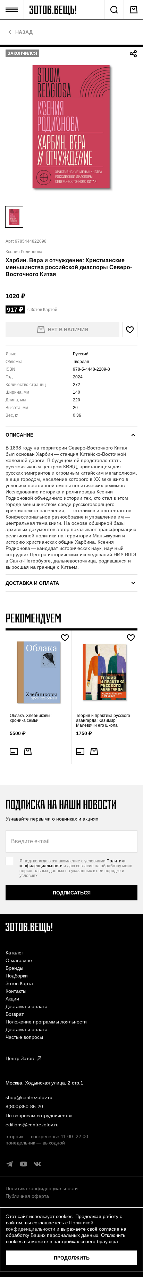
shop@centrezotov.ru (29, 1097)
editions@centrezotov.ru (32, 1124)
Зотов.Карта (19, 983)
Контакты (16, 991)
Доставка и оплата (27, 1006)
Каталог (14, 952)
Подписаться (72, 893)
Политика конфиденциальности (42, 1188)
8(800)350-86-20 (24, 1106)
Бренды (14, 968)
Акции (12, 999)
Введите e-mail (30, 841)
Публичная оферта (27, 1196)
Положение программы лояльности (46, 1022)
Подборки (17, 975)
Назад (24, 32)
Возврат (15, 1014)
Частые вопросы (24, 1037)
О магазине (19, 960)
